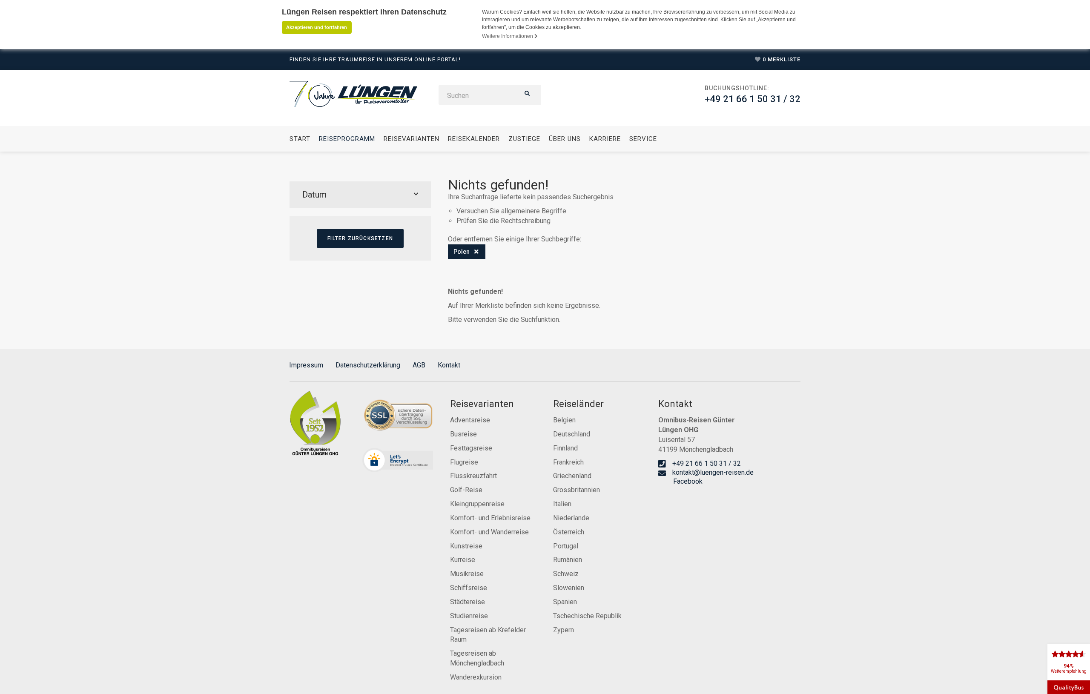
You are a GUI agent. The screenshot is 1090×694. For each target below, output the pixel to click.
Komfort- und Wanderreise (489, 532)
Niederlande (571, 518)
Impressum (306, 365)
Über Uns (565, 139)
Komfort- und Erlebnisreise (490, 518)
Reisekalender (474, 139)
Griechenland (572, 476)
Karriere (605, 139)
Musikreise (467, 574)
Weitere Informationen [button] (508, 36)
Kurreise (462, 560)
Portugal (565, 546)
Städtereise (467, 602)
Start (300, 139)
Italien (562, 504)
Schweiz (566, 574)
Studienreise (469, 616)
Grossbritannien (576, 490)
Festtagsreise (471, 448)
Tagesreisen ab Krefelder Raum (488, 635)
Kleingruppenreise (477, 504)
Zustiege (524, 139)
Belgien (564, 420)
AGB (419, 365)
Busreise (463, 434)
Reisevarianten (411, 139)
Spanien (565, 602)
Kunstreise (466, 546)
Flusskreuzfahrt (473, 476)
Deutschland (571, 434)
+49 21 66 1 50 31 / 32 (752, 99)
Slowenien (568, 588)
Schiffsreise (468, 588)
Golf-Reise (466, 490)
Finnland (565, 448)
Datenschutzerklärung (368, 365)
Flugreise (464, 462)
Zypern (563, 630)
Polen (461, 251)
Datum (314, 194)
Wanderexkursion (476, 677)
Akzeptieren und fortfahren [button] (316, 27)
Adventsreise (470, 420)
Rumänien (567, 560)
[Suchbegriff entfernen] (476, 251)
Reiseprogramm (347, 139)
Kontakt (449, 365)
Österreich (568, 532)
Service (643, 139)
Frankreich (568, 462)
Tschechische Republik (587, 616)
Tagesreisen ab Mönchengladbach (477, 658)
